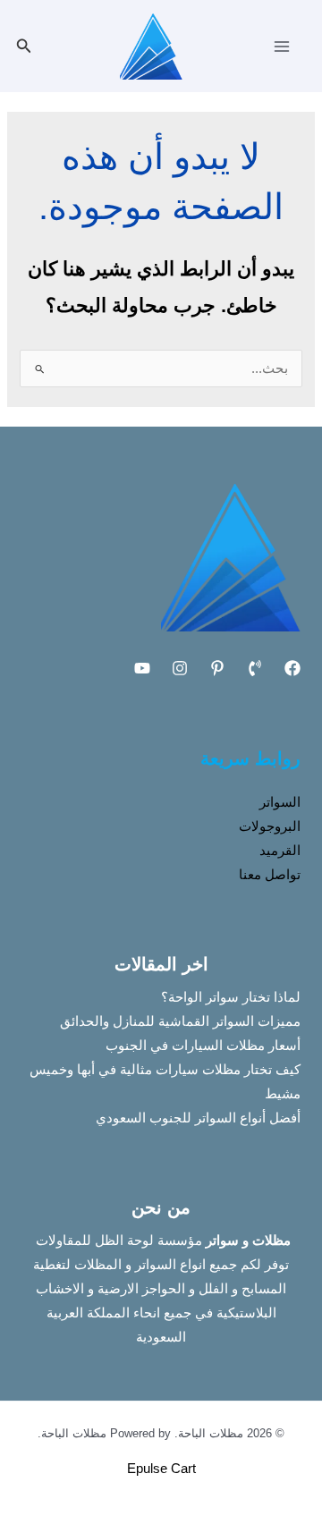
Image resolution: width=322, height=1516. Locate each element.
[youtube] (142, 668)
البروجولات (270, 826)
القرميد (280, 850)
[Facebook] (292, 668)
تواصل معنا (270, 875)
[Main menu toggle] (282, 46)
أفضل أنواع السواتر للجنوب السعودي (198, 1118)
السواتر (280, 802)
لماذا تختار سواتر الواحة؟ (231, 997)
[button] (22, 46)
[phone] (255, 668)
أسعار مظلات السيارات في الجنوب (203, 1045)
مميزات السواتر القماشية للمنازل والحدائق (180, 1021)
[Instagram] (180, 668)
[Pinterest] (217, 668)
